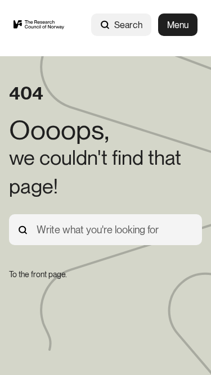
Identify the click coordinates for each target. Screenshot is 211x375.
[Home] (39, 24)
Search (128, 25)
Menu (177, 25)
